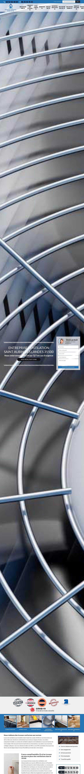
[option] (42, 387)
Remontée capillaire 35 (76, 7)
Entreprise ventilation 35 (55, 7)
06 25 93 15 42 (27, 1)
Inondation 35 (42, 7)
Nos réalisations (29, 359)
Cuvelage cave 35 (48, 7)
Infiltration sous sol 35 (62, 7)
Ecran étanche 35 (36, 7)
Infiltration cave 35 (23, 7)
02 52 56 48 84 (11, 1)
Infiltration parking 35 (69, 7)
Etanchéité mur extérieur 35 (30, 8)
